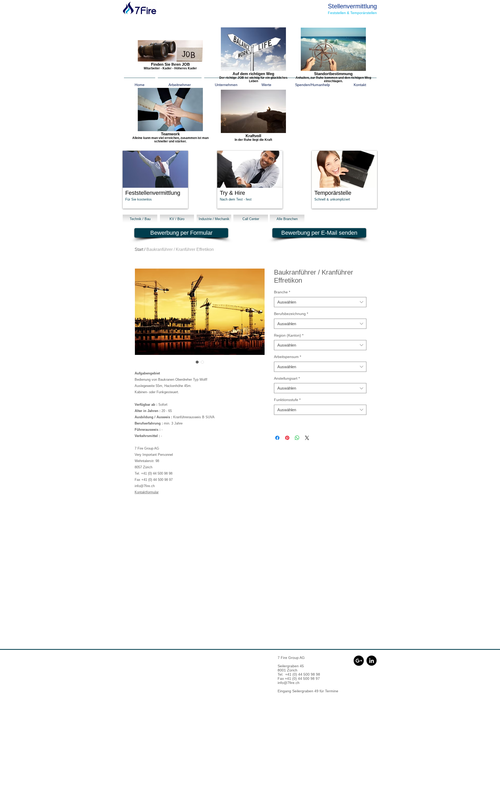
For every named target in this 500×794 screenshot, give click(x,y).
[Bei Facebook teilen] (277, 438)
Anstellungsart (287, 378)
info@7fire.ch (288, 683)
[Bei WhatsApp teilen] (297, 438)
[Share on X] (307, 438)
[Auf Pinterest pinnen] (287, 438)
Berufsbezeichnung (291, 314)
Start (139, 249)
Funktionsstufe (287, 400)
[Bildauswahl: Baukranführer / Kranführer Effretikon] (197, 362)
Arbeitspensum (287, 357)
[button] (155, 180)
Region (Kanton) (288, 335)
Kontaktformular (147, 492)
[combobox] (320, 302)
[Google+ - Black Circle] (359, 661)
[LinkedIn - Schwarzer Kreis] (371, 661)
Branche (282, 292)
